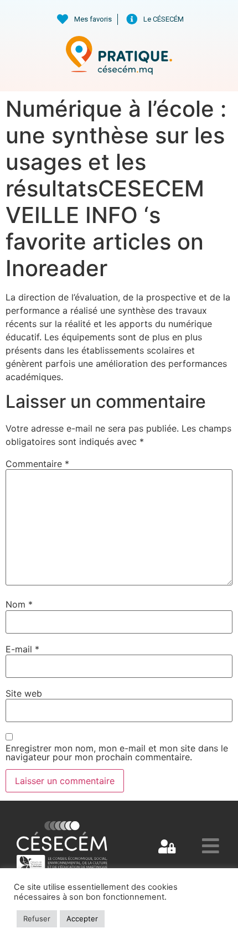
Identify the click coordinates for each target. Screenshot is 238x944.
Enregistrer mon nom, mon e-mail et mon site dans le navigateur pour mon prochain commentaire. (117, 752)
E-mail (22, 649)
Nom (19, 604)
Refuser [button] (36, 918)
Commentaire (37, 463)
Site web (24, 693)
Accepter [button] (82, 918)
